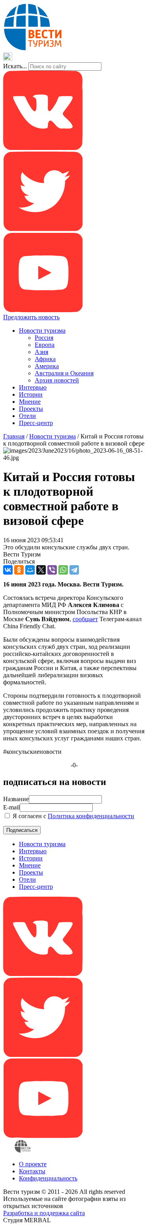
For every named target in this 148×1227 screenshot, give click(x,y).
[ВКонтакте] (8, 570)
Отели (27, 415)
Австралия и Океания (64, 373)
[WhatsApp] (63, 570)
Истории (31, 394)
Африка (45, 359)
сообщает (85, 619)
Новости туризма (42, 330)
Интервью (33, 387)
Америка (47, 366)
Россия (44, 337)
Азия (41, 351)
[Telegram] (74, 570)
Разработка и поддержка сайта (44, 1213)
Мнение (30, 401)
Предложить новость (31, 317)
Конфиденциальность (48, 1178)
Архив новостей (57, 380)
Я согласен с (72, 816)
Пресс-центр (36, 423)
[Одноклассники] (19, 570)
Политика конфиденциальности (91, 816)
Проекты (31, 408)
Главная (13, 436)
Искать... (15, 66)
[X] (41, 570)
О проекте (33, 1164)
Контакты (32, 1171)
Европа (44, 344)
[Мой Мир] (30, 570)
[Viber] (52, 570)
